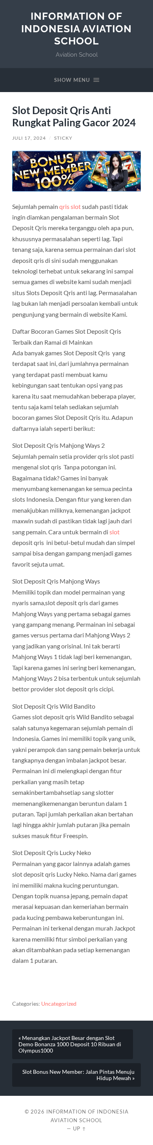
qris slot (70, 206)
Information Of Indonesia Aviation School (76, 28)
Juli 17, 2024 (29, 138)
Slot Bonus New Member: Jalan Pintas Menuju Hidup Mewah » (78, 1075)
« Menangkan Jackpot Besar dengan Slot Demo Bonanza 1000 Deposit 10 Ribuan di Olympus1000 (69, 1044)
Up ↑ (79, 1128)
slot (114, 532)
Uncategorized (58, 1004)
